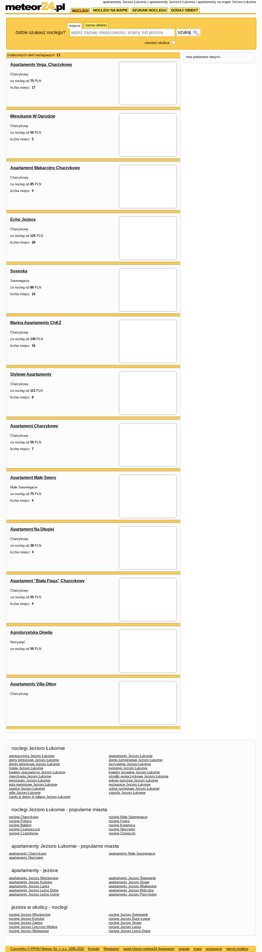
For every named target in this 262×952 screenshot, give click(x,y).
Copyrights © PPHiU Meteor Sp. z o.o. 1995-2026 (47, 949)
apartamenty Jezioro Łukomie (130, 756)
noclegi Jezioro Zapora (25, 923)
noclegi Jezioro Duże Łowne (129, 919)
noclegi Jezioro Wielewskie (29, 931)
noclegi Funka (119, 821)
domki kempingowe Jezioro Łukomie (135, 760)
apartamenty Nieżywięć (26, 857)
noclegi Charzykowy (24, 817)
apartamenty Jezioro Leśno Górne (34, 894)
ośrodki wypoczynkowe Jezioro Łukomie (138, 776)
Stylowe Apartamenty (30, 374)
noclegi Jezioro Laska (125, 927)
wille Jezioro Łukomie (25, 793)
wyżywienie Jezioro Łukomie (130, 764)
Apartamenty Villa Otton (33, 684)
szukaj (185, 32)
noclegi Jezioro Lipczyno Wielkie (33, 927)
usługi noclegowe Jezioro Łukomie (134, 788)
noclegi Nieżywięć (122, 829)
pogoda (184, 949)
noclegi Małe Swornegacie (128, 817)
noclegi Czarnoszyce (24, 829)
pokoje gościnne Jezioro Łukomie (133, 780)
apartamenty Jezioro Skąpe (129, 882)
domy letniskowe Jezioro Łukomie (34, 760)
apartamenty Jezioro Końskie (30, 882)
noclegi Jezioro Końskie (26, 919)
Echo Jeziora (23, 219)
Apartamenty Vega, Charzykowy (41, 64)
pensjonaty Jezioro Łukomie (29, 780)
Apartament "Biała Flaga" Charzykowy (47, 581)
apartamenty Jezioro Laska (29, 886)
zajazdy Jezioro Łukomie (127, 793)
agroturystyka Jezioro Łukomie (31, 756)
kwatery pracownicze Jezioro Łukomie (37, 772)
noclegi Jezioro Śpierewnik (128, 914)
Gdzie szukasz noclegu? (41, 32)
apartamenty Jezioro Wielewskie (133, 886)
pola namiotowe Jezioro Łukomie (33, 784)
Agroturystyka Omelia (31, 632)
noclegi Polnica (20, 821)
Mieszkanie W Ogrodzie (32, 116)
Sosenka (18, 271)
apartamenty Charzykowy (28, 853)
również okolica (157, 43)
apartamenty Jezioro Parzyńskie (133, 894)
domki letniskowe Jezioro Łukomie (34, 764)
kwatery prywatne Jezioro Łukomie (134, 772)
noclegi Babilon (20, 825)
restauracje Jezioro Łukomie (129, 784)
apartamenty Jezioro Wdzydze (131, 890)
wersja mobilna (237, 949)
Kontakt (94, 949)
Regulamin (111, 949)
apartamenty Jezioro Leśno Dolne (34, 890)
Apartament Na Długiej (32, 529)
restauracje (214, 949)
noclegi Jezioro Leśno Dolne (129, 931)
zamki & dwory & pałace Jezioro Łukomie (39, 797)
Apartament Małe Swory (33, 477)
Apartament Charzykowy (34, 426)
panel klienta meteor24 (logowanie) (148, 949)
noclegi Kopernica (122, 825)
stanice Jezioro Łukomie (27, 788)
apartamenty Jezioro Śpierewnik (132, 878)
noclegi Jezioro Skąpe (125, 923)
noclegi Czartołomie (23, 833)
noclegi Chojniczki (122, 833)
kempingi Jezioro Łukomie (128, 768)
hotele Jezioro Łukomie (26, 768)
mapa (197, 949)
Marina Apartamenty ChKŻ (35, 322)
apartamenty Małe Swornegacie (132, 853)
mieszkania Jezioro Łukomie (30, 776)
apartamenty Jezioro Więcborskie (33, 878)
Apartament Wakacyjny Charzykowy (45, 168)
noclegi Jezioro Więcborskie (29, 914)
